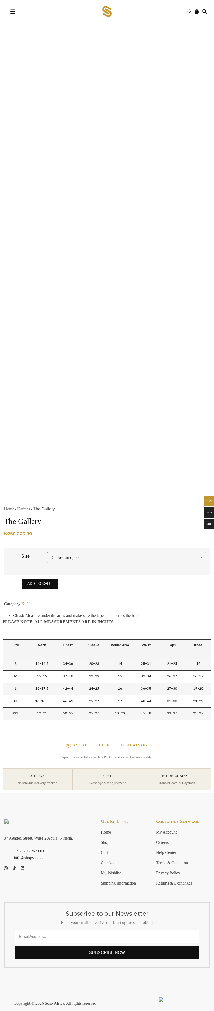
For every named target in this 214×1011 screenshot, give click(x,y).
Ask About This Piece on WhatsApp (107, 745)
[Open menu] (12, 11)
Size (25, 556)
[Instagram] (6, 868)
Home (9, 509)
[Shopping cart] (197, 12)
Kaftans (23, 509)
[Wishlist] (189, 12)
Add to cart (39, 583)
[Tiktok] (14, 868)
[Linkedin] (23, 868)
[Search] (204, 12)
